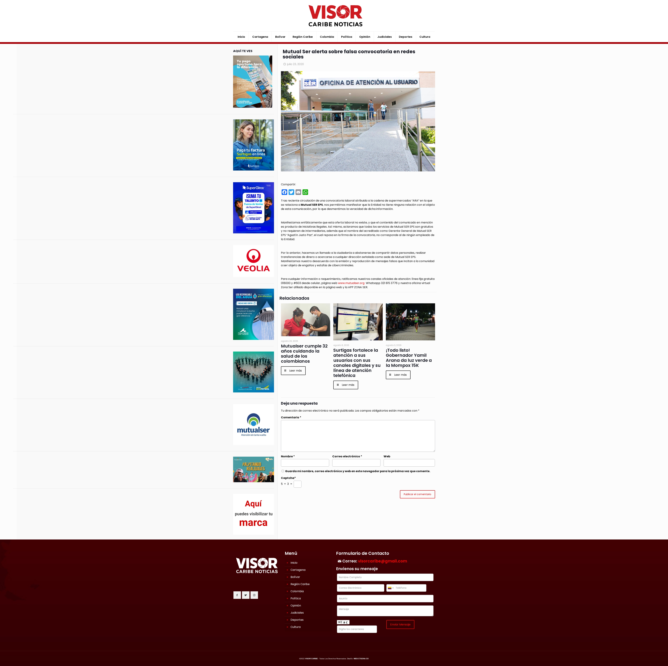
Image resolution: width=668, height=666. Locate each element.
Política (296, 598)
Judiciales (297, 613)
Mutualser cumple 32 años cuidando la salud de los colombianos (304, 353)
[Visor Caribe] (334, 15)
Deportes (297, 620)
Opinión (296, 606)
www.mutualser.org (351, 283)
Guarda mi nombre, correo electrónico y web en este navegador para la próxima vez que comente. (357, 471)
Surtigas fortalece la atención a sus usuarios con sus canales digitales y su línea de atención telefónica (357, 363)
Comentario (291, 417)
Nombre (288, 456)
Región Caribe (300, 584)
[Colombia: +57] (391, 588)
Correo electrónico (347, 456)
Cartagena (298, 570)
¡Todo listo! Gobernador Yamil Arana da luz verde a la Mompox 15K (409, 357)
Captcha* (288, 478)
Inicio (294, 563)
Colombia (297, 591)
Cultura (296, 627)
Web (387, 456)
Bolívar (295, 577)
